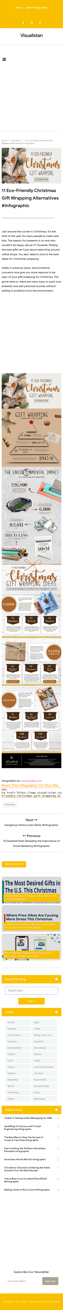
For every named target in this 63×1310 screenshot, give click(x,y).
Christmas (10, 804)
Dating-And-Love (42, 1035)
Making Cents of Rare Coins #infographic (27, 1189)
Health (37, 1060)
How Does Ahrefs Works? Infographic (25, 1159)
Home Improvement (43, 1067)
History (11, 1067)
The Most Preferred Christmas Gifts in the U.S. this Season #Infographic (30, 898)
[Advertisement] (31, 97)
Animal (11, 1022)
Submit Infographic (36, 7)
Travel (37, 1092)
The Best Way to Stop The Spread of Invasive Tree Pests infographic (23, 1139)
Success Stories (41, 1086)
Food (10, 1060)
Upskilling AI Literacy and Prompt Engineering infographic (22, 1128)
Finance (37, 1054)
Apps (36, 1022)
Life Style (38, 1073)
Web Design (39, 1098)
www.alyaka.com (31, 781)
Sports (11, 1086)
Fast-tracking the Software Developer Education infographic (25, 1150)
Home (19, 7)
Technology (13, 1092)
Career (37, 1028)
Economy (12, 1041)
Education (39, 1041)
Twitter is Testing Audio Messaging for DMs (28, 1118)
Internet (11, 1073)
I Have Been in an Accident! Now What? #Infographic (25, 1180)
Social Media (40, 1079)
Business (12, 1028)
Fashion (11, 1054)
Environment (40, 1047)
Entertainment (15, 1047)
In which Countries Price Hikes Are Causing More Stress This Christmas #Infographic (30, 926)
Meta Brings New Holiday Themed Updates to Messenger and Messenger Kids (27, 955)
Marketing (13, 1079)
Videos (11, 1098)
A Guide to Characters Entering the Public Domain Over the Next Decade (27, 1169)
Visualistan (34, 1302)
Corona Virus (14, 1035)
